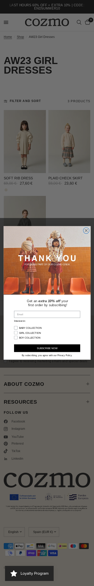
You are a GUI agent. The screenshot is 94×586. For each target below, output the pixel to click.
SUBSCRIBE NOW (47, 348)
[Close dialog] (86, 231)
